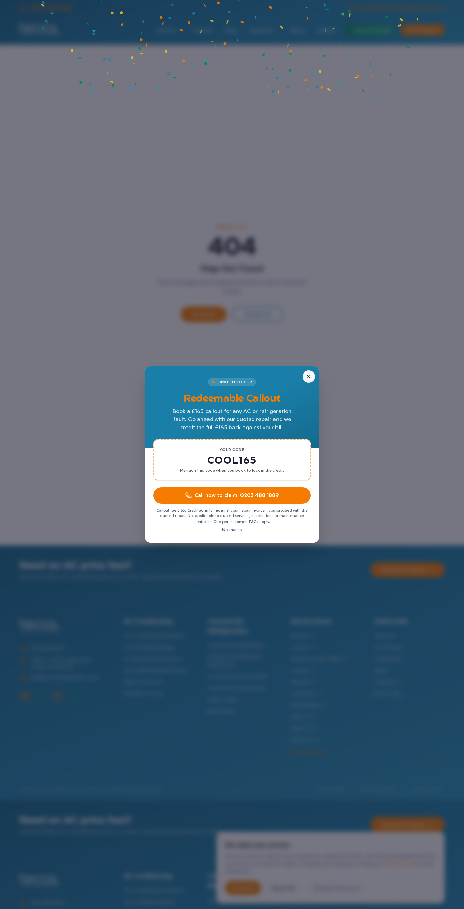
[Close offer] (309, 376)
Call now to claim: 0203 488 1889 (237, 495)
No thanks (232, 529)
